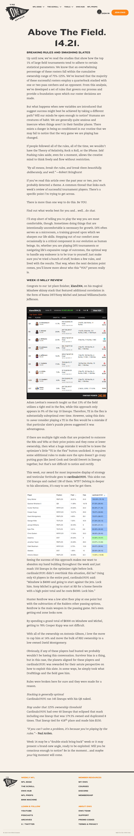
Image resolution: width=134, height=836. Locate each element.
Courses (84, 786)
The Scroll (53, 7)
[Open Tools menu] (72, 6)
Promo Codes (86, 820)
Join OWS (120, 12)
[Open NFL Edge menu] (44, 6)
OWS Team (84, 811)
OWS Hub (80, 7)
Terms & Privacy (88, 824)
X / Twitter (27, 824)
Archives (26, 820)
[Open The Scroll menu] (61, 6)
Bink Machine (29, 800)
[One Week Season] (17, 7)
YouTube (26, 811)
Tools (67, 7)
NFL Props (92, 7)
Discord (83, 791)
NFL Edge (37, 7)
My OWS (83, 782)
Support (84, 815)
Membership (86, 795)
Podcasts (27, 815)
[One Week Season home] (10, 782)
